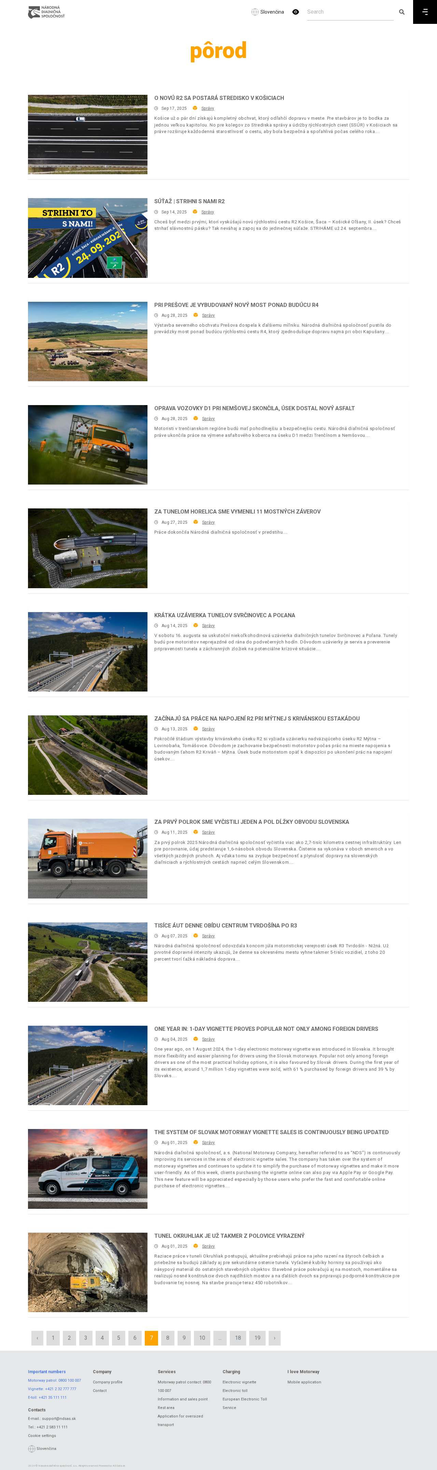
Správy (207, 108)
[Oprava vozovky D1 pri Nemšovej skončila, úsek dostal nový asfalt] (87, 445)
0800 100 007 (69, 1380)
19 (257, 1338)
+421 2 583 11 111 (52, 1427)
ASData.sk (119, 1465)
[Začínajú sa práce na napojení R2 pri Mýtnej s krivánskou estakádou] (87, 755)
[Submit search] (402, 11)
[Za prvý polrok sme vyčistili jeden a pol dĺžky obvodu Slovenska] (87, 858)
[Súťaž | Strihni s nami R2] (87, 238)
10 (202, 1338)
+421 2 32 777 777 (60, 1389)
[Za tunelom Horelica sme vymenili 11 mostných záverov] (87, 548)
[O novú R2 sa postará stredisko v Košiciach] (87, 134)
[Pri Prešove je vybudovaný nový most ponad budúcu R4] (87, 341)
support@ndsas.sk (59, 1418)
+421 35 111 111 (53, 1397)
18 (238, 1338)
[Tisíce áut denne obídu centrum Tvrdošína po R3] (87, 962)
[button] (295, 12)
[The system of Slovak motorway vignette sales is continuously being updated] (87, 1168)
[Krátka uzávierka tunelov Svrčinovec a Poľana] (87, 652)
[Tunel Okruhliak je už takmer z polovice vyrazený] (87, 1272)
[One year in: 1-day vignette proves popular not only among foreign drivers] (87, 1065)
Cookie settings (42, 1436)
